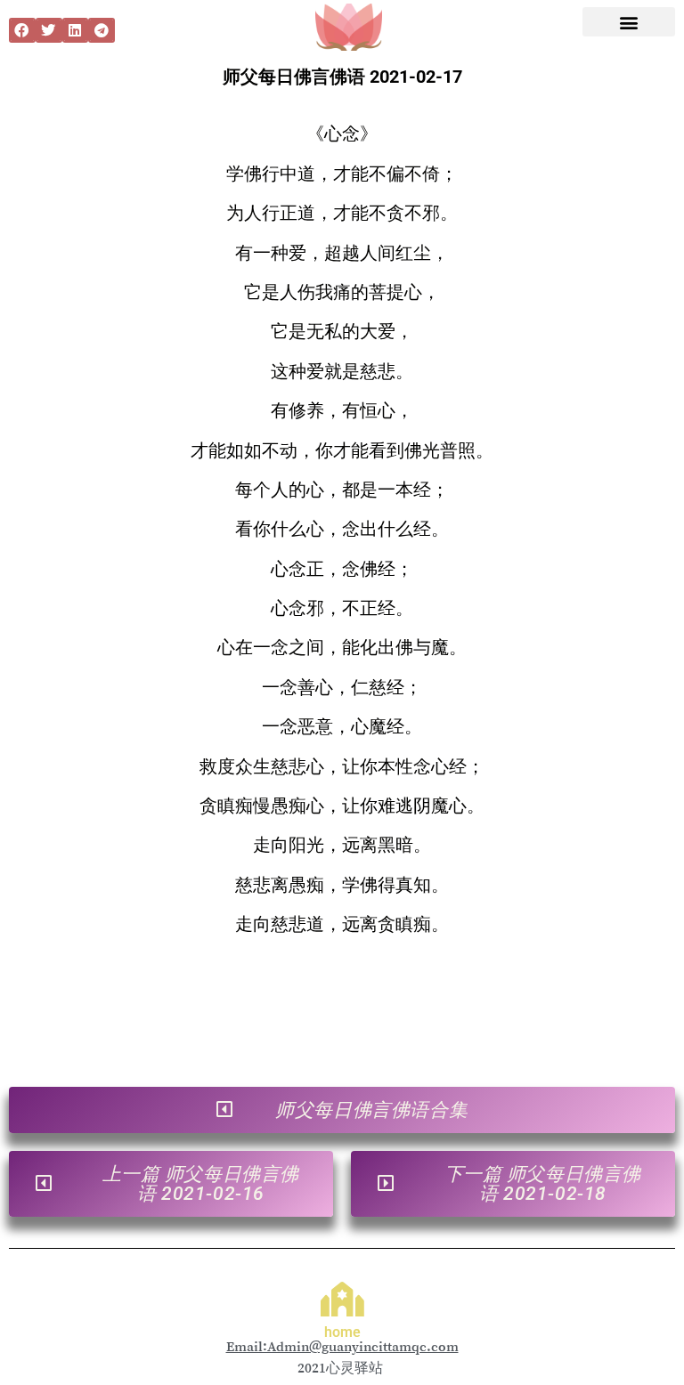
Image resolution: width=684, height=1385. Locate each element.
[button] (22, 30)
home (342, 1332)
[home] (342, 1299)
